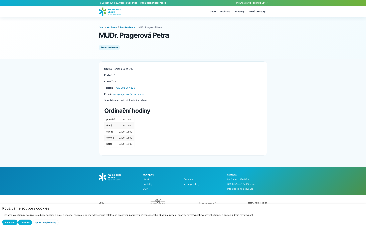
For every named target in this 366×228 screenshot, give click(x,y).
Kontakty (239, 11)
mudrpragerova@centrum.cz (128, 94)
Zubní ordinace (127, 27)
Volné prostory (257, 11)
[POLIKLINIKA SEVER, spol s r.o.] (110, 11)
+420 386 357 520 (124, 87)
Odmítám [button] (25, 222)
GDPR (146, 188)
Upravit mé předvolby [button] (45, 222)
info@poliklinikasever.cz (153, 3)
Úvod (213, 11)
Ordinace (225, 11)
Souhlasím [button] (10, 222)
